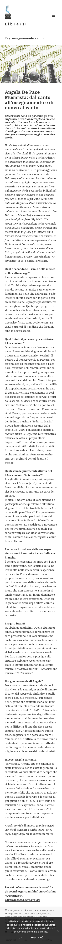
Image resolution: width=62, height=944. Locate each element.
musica (50, 910)
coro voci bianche (26, 916)
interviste (41, 910)
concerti (46, 913)
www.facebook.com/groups (22, 899)
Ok (20, 937)
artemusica (29, 913)
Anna (29, 910)
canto (38, 913)
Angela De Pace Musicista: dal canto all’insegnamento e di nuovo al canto (29, 100)
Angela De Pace (15, 913)
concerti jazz (11, 916)
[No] (57, 930)
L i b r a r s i (16, 23)
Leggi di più (36, 937)
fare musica (41, 916)
